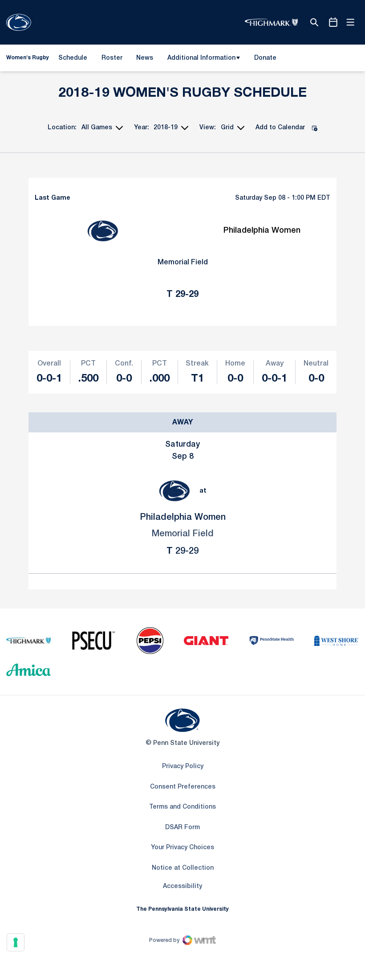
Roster (111, 58)
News (144, 58)
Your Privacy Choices (182, 848)
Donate (265, 59)
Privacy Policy (182, 766)
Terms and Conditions (182, 807)
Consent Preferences (182, 787)
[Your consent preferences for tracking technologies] (15, 942)
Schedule (72, 58)
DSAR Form (182, 828)
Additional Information (201, 58)
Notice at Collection (183, 868)
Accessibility (182, 886)
